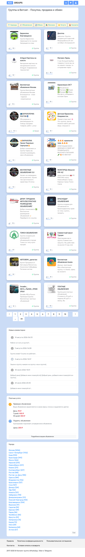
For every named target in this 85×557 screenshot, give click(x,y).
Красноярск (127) (15, 483)
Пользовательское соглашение (59, 541)
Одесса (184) (14, 478)
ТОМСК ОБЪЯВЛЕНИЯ (28, 233)
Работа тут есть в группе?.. (20, 343)
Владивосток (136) (16, 480)
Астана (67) (13, 530)
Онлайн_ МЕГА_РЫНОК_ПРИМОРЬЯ (28, 289)
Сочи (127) (13, 485)
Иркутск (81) (14, 517)
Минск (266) (13, 460)
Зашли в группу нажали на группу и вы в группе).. (28, 364)
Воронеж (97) (14, 505)
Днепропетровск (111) (17, 497)
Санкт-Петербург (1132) (18, 453)
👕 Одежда (12, 25)
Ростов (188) (13, 473)
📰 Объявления (26, 25)
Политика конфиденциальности (30, 541)
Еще (74, 533)
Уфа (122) (12, 490)
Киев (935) (13, 455)
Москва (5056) (14, 450)
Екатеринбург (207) (16, 470)
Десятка (61, 33)
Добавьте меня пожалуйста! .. (21, 388)
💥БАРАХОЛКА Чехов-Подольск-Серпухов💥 (27, 143)
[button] (71, 3)
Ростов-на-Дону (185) (17, 475)
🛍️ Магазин (50, 25)
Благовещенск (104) (16, 502)
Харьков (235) (14, 463)
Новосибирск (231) (16, 465)
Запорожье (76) (15, 520)
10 (65, 314)
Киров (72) (13, 522)
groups (15, 3)
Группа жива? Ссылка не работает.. (23, 354)
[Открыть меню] (66, 3)
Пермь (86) (13, 512)
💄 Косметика (74, 25)
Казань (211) (13, 468)
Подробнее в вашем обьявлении (42, 436)
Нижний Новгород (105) (18, 500)
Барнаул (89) (14, 510)
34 (22, 319)
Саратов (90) (14, 507)
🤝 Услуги (62, 25)
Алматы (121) (14, 492)
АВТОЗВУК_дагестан (28, 260)
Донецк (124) (14, 487)
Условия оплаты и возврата (29, 546)
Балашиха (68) (14, 527)
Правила (10, 541)
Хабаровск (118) (15, 495)
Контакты (10, 546)
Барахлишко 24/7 (65, 85)
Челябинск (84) (15, 515)
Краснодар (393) (15, 458)
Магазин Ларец (64, 58)
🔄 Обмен (39, 25)
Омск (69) (12, 525)
